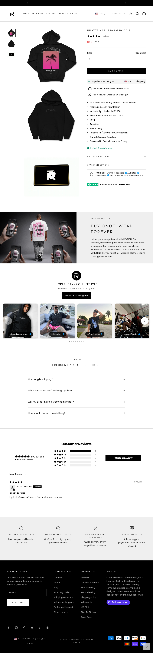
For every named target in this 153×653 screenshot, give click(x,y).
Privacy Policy (88, 587)
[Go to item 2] (11, 43)
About (57, 582)
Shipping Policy (89, 597)
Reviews (85, 577)
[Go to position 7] (81, 341)
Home (26, 14)
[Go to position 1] (69, 341)
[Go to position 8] (83, 341)
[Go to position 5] (77, 341)
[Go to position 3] (73, 341)
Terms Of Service (90, 582)
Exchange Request (63, 607)
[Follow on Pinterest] (24, 627)
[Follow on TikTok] (39, 627)
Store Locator (61, 612)
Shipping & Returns (63, 597)
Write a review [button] (123, 458)
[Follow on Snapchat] (47, 627)
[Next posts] (145, 321)
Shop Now (37, 14)
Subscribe (18, 602)
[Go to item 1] (11, 33)
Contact (51, 14)
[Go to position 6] (79, 341)
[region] (76, 321)
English (117, 14)
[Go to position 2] (71, 341)
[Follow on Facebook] (8, 627)
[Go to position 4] (75, 341)
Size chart (141, 52)
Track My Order (68, 14)
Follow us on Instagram (76, 295)
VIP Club (85, 607)
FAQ (56, 587)
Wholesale (86, 602)
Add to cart (116, 70)
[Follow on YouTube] (31, 627)
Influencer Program (64, 602)
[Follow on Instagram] (16, 627)
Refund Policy (88, 592)
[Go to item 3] (11, 54)
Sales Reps (86, 617)
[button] (94, 36)
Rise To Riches (88, 612)
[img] (16, 482)
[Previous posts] (8, 321)
